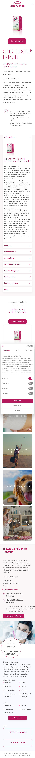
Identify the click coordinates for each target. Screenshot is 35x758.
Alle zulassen (17, 400)
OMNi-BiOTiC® (9, 705)
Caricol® (24, 705)
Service (24, 686)
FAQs (6, 289)
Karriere (24, 690)
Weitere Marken (26, 709)
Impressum (27, 753)
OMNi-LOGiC (9, 709)
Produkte (8, 686)
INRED (19, 756)
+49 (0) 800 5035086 (14, 599)
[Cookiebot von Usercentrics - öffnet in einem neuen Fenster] (26, 346)
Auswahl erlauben (17, 406)
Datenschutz (7, 756)
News (23, 682)
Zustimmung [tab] (6, 350)
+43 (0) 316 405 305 (14, 593)
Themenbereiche (10, 690)
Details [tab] (17, 350)
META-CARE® (9, 713)
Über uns (8, 682)
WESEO (29, 756)
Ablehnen (17, 411)
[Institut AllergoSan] (17, 4)
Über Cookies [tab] (28, 350)
